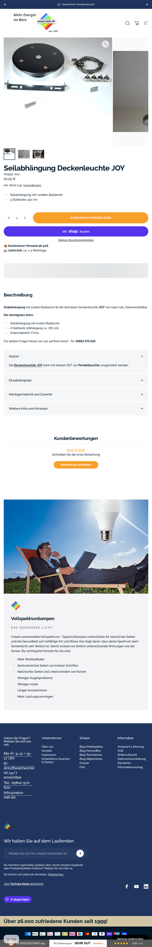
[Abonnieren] (80, 853)
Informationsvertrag (130, 767)
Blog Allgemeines (91, 758)
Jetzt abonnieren (23, 883)
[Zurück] (5, 4)
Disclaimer (124, 762)
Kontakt (47, 750)
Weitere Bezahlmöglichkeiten (76, 240)
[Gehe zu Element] (9, 154)
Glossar (84, 762)
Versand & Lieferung (131, 746)
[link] (18, 756)
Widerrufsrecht (127, 754)
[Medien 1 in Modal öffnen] (105, 44)
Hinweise (98, 943)
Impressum (49, 754)
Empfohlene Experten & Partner (56, 760)
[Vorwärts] (147, 4)
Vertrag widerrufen (130, 939)
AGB (120, 750)
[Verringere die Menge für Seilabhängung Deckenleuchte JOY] (8, 217)
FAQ (82, 767)
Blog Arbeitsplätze (91, 746)
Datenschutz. (56, 874)
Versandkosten (32, 185)
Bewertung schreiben (76, 464)
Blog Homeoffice (90, 750)
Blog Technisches (91, 754)
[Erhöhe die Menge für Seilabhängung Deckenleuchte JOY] (25, 217)
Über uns (47, 746)
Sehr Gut (82, 943)
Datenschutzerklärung (132, 758)
